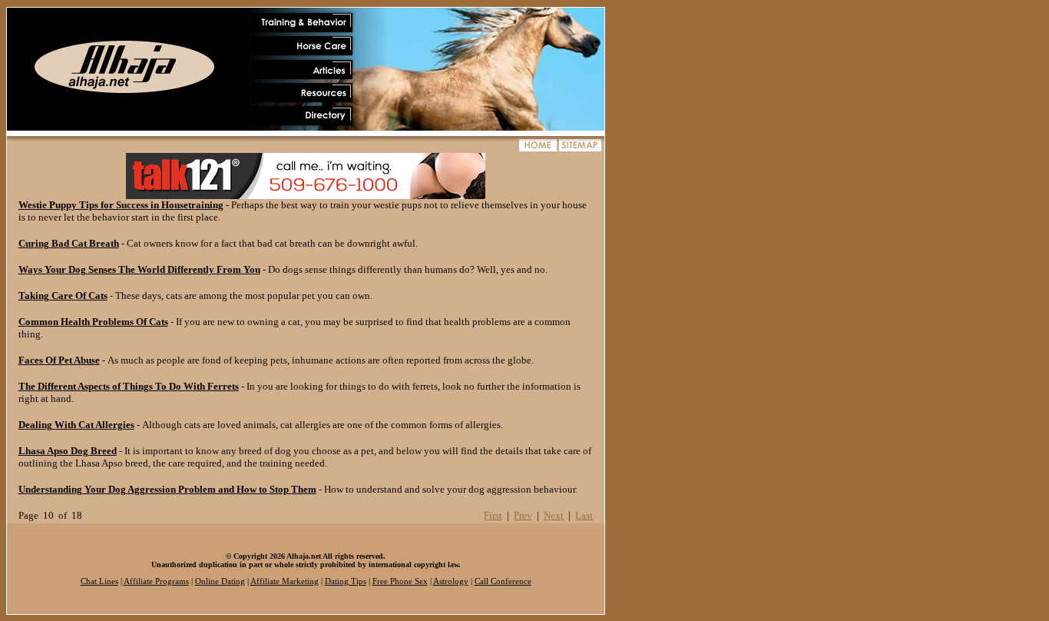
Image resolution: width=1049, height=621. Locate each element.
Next (554, 515)
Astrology (450, 581)
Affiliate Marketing (284, 581)
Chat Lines (99, 581)
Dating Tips (345, 581)
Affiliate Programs (156, 581)
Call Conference (503, 581)
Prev (523, 515)
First (493, 515)
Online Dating (220, 581)
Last (584, 515)
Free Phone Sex (400, 581)
